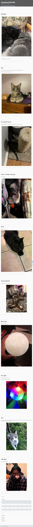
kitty (11, 167)
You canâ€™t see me (6, 122)
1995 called (3, 459)
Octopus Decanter (5, 281)
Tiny (2, 418)
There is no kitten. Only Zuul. (8, 174)
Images (5, 167)
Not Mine (3, 518)
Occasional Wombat (8, 2)
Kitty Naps (3, 14)
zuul (17, 167)
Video (2, 521)
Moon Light (4, 321)
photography (15, 167)
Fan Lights (3, 375)
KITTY (2, 227)
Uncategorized (3, 520)
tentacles (16, 314)
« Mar (2, 513)
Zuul (2, 68)
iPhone (10, 167)
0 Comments (20, 167)
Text (2, 519)
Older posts (2, 496)
